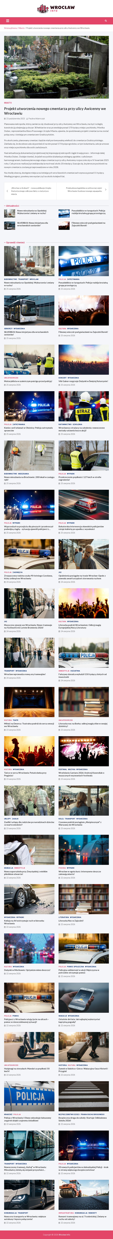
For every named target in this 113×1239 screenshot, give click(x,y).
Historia (63, 1065)
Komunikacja (10, 1213)
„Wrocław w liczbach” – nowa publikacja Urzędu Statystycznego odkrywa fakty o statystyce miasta (31, 191)
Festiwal (63, 769)
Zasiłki (15, 819)
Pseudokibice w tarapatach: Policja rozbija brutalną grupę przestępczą (88, 212)
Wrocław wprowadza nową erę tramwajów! (25, 674)
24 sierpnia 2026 (13, 582)
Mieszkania (23, 474)
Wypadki (71, 474)
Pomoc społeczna (75, 967)
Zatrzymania (73, 279)
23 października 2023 (15, 119)
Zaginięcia (17, 572)
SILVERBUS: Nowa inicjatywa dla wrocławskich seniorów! (32, 224)
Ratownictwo (65, 424)
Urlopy (7, 819)
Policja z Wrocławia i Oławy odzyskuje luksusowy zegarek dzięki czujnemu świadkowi (27, 1119)
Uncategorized (11, 378)
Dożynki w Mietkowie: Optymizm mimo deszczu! (27, 970)
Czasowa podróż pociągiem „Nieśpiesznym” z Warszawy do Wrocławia (80, 823)
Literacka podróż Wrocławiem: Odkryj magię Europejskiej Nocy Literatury (80, 626)
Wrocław (34, 279)
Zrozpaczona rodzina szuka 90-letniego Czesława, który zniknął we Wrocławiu (28, 577)
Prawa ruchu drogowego (92, 1114)
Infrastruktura (66, 1213)
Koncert (63, 378)
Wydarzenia (19, 329)
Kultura (62, 329)
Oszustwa (75, 671)
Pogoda (62, 868)
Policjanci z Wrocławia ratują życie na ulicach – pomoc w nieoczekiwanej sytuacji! (26, 1020)
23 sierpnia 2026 (13, 730)
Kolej (61, 819)
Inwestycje (64, 671)
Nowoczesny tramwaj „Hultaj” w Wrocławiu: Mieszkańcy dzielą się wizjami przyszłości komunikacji (25, 1170)
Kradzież (8, 1114)
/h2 (60, 572)
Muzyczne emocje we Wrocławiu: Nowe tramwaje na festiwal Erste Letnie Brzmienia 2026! (28, 626)
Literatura (64, 917)
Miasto (8, 103)
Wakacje (63, 1016)
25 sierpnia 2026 (13, 289)
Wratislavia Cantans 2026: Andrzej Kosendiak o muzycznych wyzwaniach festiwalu (81, 774)
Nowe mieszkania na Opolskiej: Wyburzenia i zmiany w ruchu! (32, 212)
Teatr (15, 720)
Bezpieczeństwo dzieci (69, 1114)
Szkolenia (77, 424)
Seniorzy (8, 329)
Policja (62, 279)
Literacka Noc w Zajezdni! (71, 920)
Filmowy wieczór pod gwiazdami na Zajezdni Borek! (83, 332)
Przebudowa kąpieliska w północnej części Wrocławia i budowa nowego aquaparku (84, 189)
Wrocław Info (64, 1235)
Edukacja (8, 868)
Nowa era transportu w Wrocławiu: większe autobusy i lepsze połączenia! (25, 1217)
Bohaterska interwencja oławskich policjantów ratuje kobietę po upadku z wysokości (81, 527)
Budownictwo (10, 279)
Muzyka (71, 769)
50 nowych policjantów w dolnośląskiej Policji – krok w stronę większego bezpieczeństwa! (83, 1168)
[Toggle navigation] (7, 20)
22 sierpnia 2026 (13, 878)
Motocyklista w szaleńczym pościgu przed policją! (28, 381)
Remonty (92, 1213)
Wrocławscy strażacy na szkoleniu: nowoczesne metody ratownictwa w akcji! (82, 429)
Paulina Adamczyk (37, 119)
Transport (23, 279)
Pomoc (16, 1016)
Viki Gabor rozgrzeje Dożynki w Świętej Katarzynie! (83, 381)
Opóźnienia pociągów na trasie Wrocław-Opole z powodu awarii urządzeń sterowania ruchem (82, 577)
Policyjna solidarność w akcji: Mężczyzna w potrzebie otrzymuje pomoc (79, 971)
